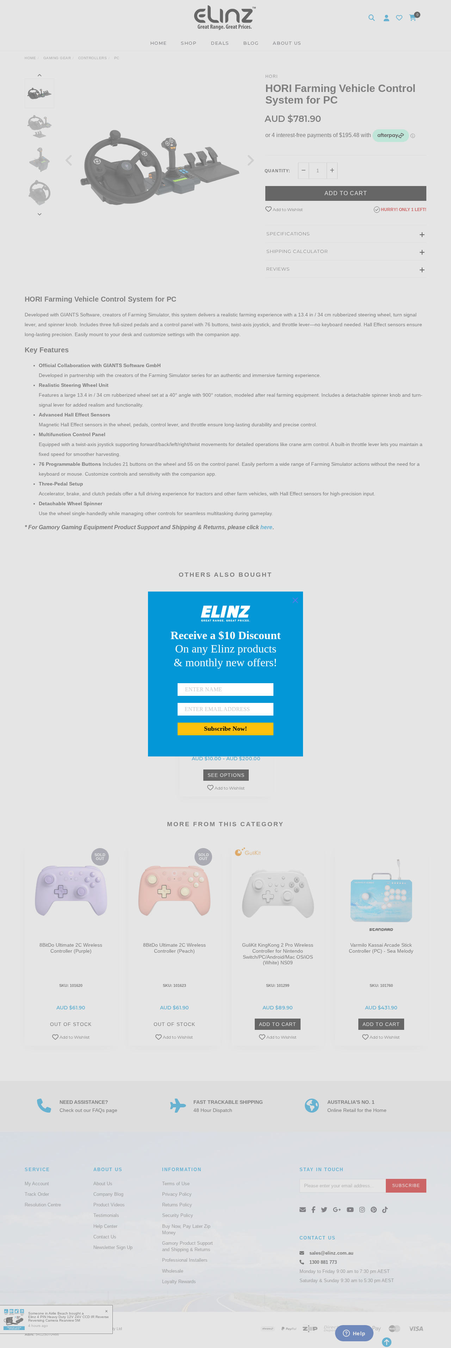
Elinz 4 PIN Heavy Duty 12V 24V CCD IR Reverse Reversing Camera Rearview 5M (68, 1318)
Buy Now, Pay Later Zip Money (186, 1229)
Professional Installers (185, 1260)
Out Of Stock (71, 1024)
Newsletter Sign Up (112, 1247)
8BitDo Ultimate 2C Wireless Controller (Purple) (70, 948)
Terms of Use (176, 1183)
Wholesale (172, 1271)
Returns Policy (177, 1204)
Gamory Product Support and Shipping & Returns (187, 1246)
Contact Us (104, 1236)
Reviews (278, 269)
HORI (271, 76)
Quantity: (277, 171)
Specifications (288, 233)
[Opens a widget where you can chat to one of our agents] (354, 1334)
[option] (160, 167)
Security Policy (177, 1215)
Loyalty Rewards (179, 1281)
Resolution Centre (43, 1204)
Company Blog (108, 1194)
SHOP (189, 43)
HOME (158, 43)
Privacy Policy (177, 1194)
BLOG (251, 43)
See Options (226, 775)
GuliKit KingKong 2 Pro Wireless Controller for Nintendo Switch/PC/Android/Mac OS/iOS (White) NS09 (277, 953)
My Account (37, 1183)
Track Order (37, 1194)
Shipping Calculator (297, 251)
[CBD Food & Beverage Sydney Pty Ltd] (225, 17)
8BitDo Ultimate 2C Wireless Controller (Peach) (174, 948)
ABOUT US (287, 43)
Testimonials (106, 1215)
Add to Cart (346, 193)
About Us (102, 1183)
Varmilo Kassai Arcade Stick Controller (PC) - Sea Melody (381, 948)
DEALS (220, 43)
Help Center (105, 1226)
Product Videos (109, 1204)
